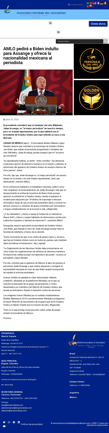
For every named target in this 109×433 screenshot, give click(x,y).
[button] (50, 23)
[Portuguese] (88, 6)
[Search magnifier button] (105, 41)
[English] (95, 3)
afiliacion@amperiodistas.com (14, 411)
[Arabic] (88, 3)
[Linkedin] (19, 422)
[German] (102, 3)
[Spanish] (92, 6)
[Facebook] (14, 422)
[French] (98, 3)
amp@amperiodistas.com (12, 405)
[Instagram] (9, 422)
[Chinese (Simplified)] (91, 3)
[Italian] (105, 3)
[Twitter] (4, 422)
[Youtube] (4, 426)
